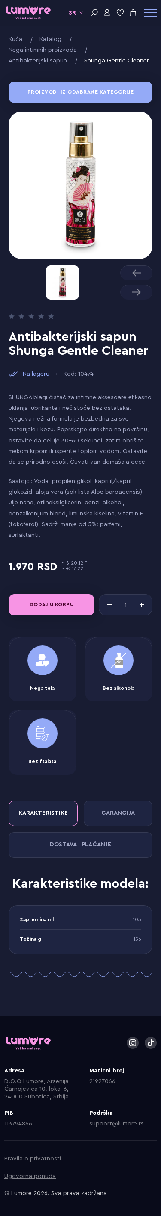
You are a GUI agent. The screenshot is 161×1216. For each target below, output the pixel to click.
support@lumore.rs (116, 1124)
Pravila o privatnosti (32, 1159)
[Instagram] (133, 1043)
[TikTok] (151, 1043)
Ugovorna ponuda (30, 1176)
